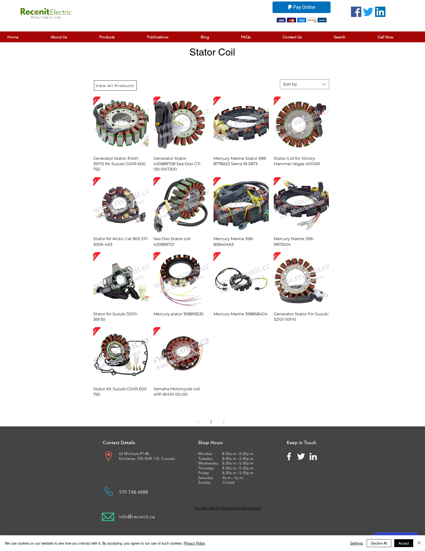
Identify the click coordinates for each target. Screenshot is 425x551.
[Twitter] (368, 12)
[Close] (419, 543)
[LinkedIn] (380, 12)
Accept (403, 543)
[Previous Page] (198, 421)
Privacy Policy (194, 543)
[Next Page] (224, 421)
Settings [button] (356, 543)
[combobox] (304, 84)
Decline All (379, 543)
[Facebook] (356, 12)
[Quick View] (121, 124)
